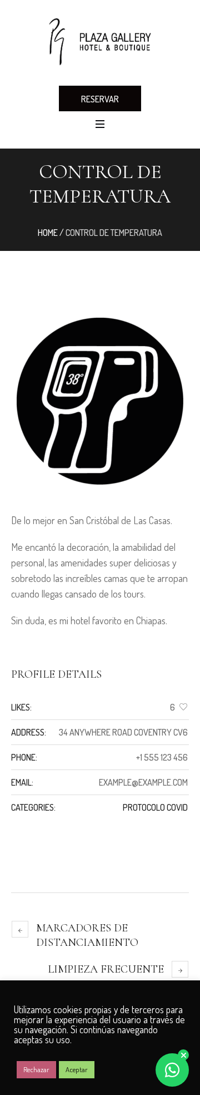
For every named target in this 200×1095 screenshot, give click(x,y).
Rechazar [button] (36, 1069)
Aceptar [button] (77, 1069)
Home (48, 232)
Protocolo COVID (155, 807)
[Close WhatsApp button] (183, 1055)
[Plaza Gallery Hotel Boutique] (100, 42)
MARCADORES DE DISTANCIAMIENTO (87, 935)
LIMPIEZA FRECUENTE (106, 969)
